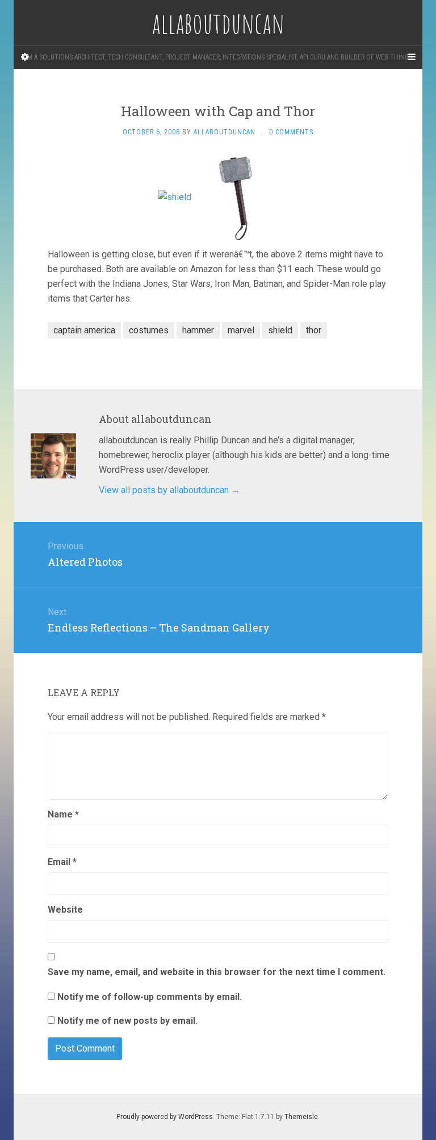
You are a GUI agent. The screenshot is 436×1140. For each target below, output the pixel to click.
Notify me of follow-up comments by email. (149, 996)
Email (62, 862)
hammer (198, 330)
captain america (84, 330)
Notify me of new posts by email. (127, 1020)
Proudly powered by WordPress (164, 1117)
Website (65, 909)
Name (63, 814)
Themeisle (301, 1117)
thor (313, 330)
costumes (149, 330)
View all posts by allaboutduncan (169, 490)
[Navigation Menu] (411, 57)
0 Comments (291, 132)
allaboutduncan (224, 132)
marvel (241, 330)
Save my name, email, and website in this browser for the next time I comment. (216, 972)
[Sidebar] (25, 57)
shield (280, 330)
